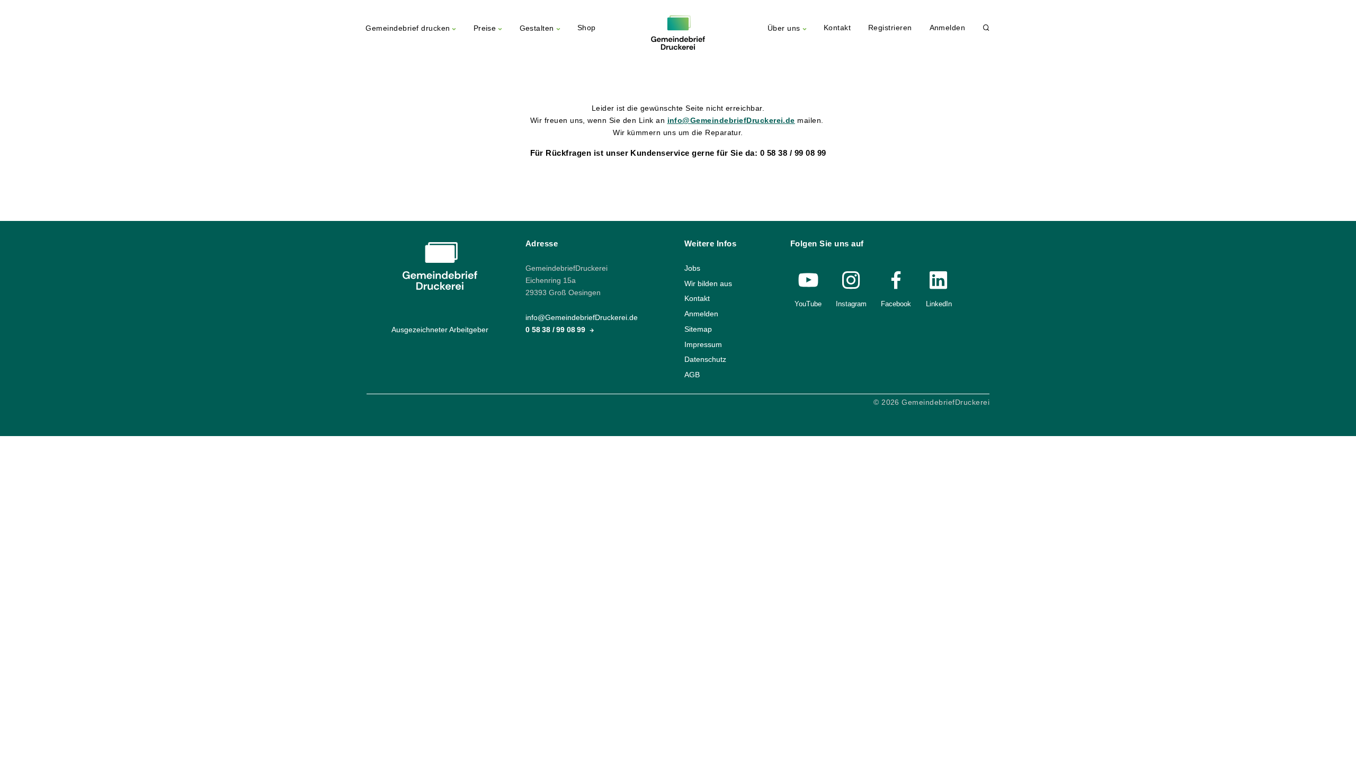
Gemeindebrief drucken (407, 28)
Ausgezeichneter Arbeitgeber (439, 330)
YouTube (808, 304)
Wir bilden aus (708, 283)
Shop (586, 28)
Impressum (703, 344)
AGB (692, 374)
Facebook (896, 304)
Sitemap (698, 329)
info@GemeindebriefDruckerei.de (731, 121)
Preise (485, 28)
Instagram (851, 304)
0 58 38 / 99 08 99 (556, 330)
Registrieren (890, 28)
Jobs (692, 268)
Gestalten (537, 28)
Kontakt (837, 28)
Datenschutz (705, 359)
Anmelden (948, 28)
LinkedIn (939, 304)
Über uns (784, 28)
